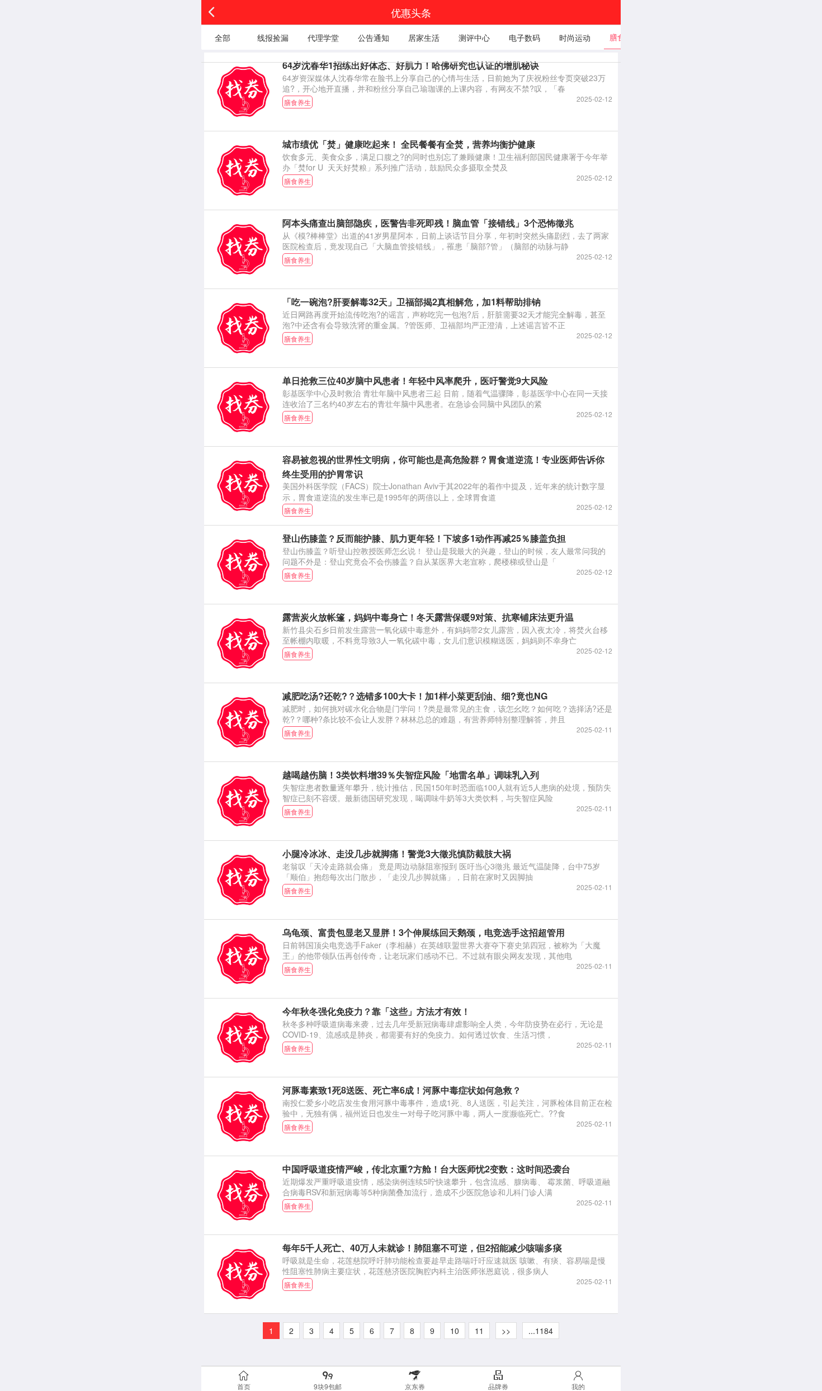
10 (454, 1330)
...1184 (540, 1330)
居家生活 (424, 37)
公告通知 (373, 37)
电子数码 (524, 37)
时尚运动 (574, 37)
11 (479, 1330)
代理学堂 (323, 37)
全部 (222, 37)
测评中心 (474, 37)
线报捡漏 (273, 37)
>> (506, 1330)
